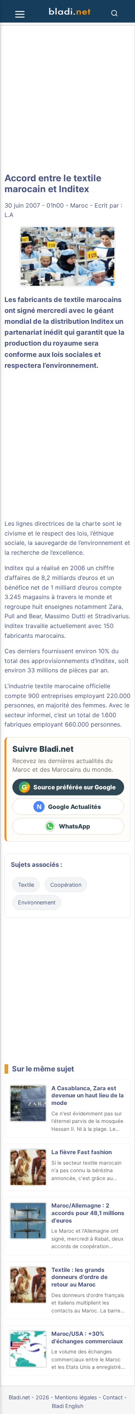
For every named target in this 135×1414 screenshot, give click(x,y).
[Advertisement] (67, 99)
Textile (26, 884)
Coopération (65, 884)
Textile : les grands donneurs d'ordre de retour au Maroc (79, 1277)
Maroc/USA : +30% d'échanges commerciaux (87, 1337)
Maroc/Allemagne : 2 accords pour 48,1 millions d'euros (87, 1213)
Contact (113, 1397)
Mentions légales (76, 1397)
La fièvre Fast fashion (81, 1152)
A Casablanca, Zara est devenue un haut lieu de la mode (87, 1096)
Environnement (37, 902)
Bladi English (68, 1406)
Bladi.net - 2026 (29, 1397)
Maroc (79, 205)
